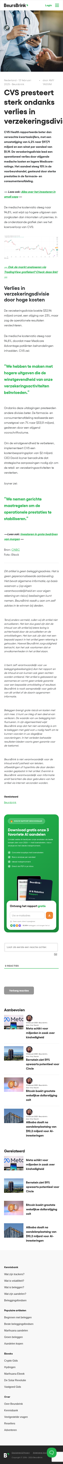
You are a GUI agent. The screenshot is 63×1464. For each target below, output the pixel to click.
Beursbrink (10, 802)
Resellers (9, 1423)
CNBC (15, 549)
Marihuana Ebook (14, 1373)
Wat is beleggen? (14, 1287)
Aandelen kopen (13, 1343)
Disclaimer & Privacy (21, 1453)
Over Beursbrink (13, 1403)
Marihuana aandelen (16, 1330)
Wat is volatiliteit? (14, 1280)
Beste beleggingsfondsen (18, 1324)
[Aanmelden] (49, 915)
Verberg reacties (19, 990)
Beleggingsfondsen (15, 1300)
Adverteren (10, 1430)
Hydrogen (10, 1367)
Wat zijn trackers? (14, 1274)
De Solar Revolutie (15, 1380)
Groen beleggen (13, 1337)
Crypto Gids (11, 1360)
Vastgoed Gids (12, 1386)
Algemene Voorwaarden (43, 1453)
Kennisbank (11, 1410)
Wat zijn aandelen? (15, 1293)
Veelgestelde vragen (16, 1417)
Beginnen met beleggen (18, 1317)
